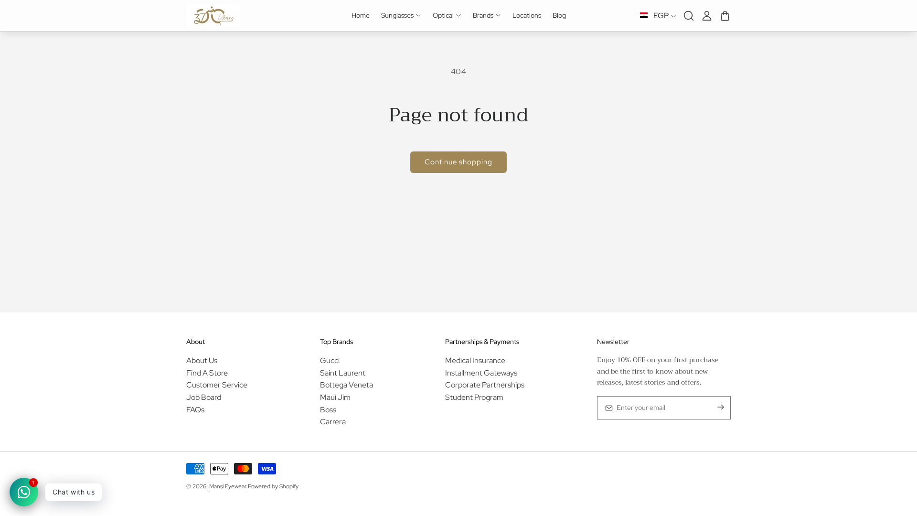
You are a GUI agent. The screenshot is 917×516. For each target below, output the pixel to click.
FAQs (195, 410)
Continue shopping (458, 162)
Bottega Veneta (346, 385)
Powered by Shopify (273, 486)
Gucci (330, 360)
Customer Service (216, 385)
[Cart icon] (725, 16)
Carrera (333, 422)
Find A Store (207, 373)
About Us (201, 360)
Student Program (474, 397)
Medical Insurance (475, 360)
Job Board (203, 397)
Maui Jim (335, 397)
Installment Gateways (481, 373)
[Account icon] (707, 16)
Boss (328, 410)
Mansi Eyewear (227, 486)
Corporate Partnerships (484, 385)
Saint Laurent (342, 373)
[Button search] (688, 16)
